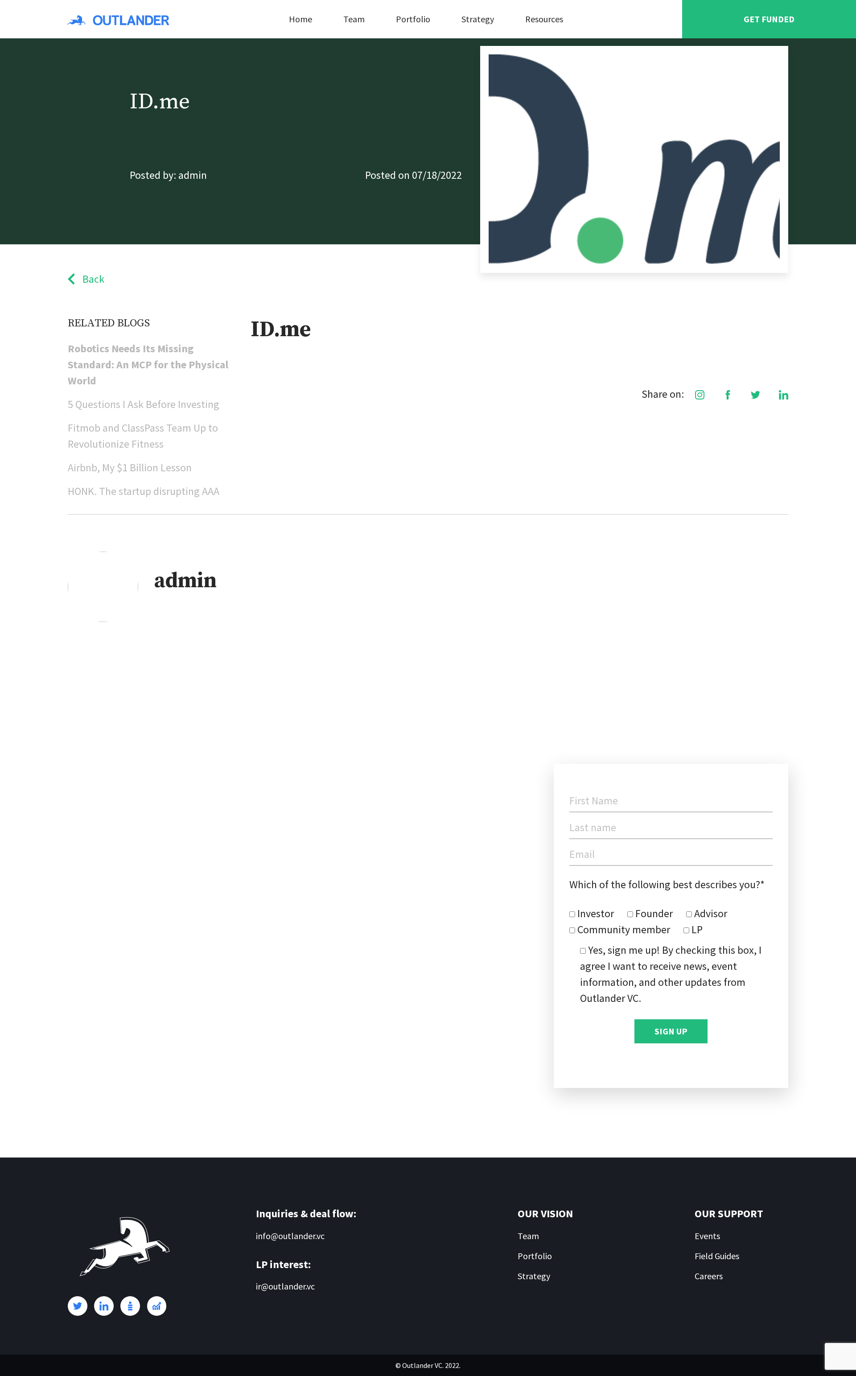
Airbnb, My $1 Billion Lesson (130, 467)
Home (300, 19)
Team (354, 19)
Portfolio (413, 19)
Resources (544, 19)
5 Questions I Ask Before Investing (143, 404)
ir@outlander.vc (285, 1286)
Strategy (477, 19)
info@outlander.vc (290, 1235)
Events (707, 1235)
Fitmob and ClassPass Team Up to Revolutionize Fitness (143, 436)
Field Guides (717, 1255)
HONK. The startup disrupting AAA (143, 491)
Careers (709, 1275)
